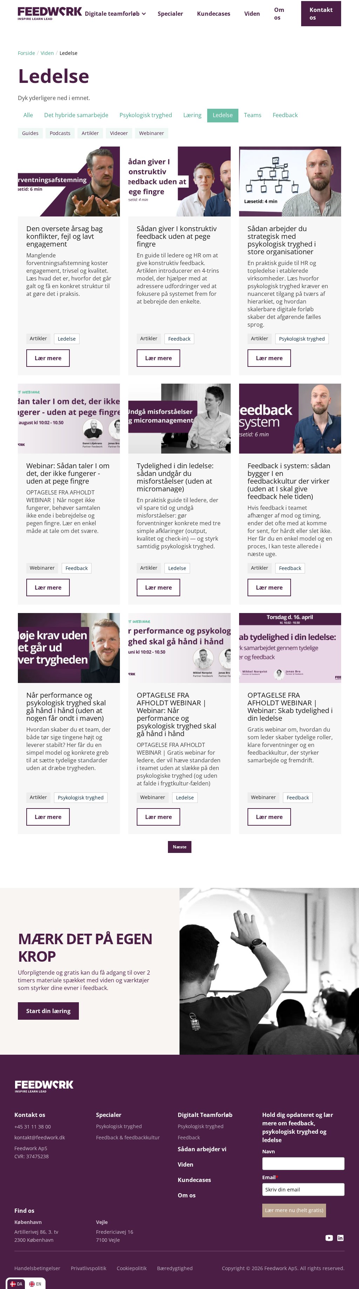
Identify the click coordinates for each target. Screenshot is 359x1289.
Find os (24, 1211)
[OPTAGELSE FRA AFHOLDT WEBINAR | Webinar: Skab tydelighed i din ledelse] (290, 648)
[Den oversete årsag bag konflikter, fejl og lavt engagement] (69, 181)
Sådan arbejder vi (202, 1149)
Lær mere (48, 358)
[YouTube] (329, 1239)
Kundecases (213, 13)
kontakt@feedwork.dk (39, 1137)
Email (270, 1177)
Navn (268, 1151)
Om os (279, 13)
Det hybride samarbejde (76, 115)
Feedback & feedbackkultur (128, 1137)
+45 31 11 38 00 (32, 1126)
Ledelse (68, 53)
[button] (114, 14)
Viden (252, 13)
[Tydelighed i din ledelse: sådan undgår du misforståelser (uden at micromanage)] (179, 419)
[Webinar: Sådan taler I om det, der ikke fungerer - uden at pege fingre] (69, 419)
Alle (28, 115)
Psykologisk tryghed (146, 115)
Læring (192, 115)
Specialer (170, 13)
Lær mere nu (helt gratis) (294, 1210)
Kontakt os (321, 13)
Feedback (285, 115)
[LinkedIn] (340, 1239)
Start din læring (48, 1011)
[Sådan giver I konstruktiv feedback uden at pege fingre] (179, 181)
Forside (26, 53)
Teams (253, 115)
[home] (50, 13)
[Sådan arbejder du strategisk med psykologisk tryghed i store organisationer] (290, 181)
